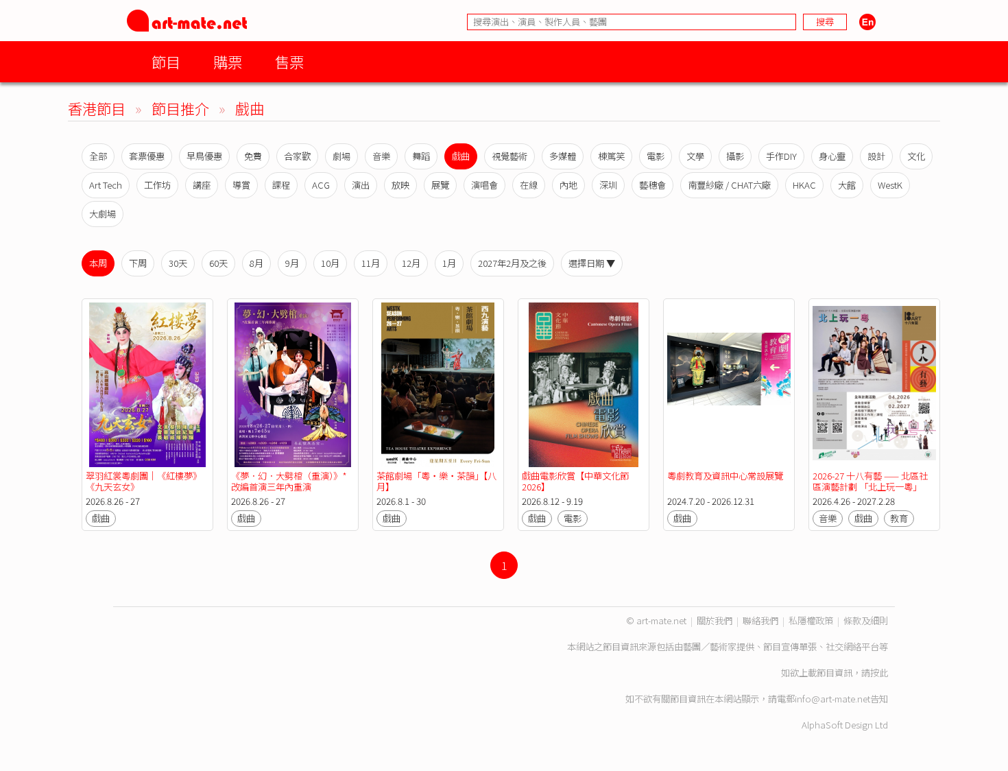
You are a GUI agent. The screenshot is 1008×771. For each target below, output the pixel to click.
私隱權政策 (811, 620)
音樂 (381, 156)
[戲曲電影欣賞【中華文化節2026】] (583, 385)
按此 (879, 672)
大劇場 (102, 213)
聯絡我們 (760, 620)
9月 (292, 263)
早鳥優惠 (204, 156)
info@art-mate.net (832, 698)
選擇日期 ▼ (591, 263)
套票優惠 (147, 156)
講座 (202, 184)
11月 (370, 263)
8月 (256, 263)
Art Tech (105, 184)
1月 (449, 263)
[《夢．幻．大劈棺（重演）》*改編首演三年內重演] (293, 385)
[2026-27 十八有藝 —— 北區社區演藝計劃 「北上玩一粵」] (874, 385)
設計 (876, 156)
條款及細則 (865, 620)
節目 (166, 61)
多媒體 (562, 156)
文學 (695, 156)
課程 (281, 184)
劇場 (341, 156)
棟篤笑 (611, 156)
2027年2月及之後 (512, 263)
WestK (890, 184)
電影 (655, 156)
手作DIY (781, 156)
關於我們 (714, 620)
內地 (568, 184)
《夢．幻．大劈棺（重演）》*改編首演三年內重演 (289, 481)
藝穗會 (652, 184)
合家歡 (297, 156)
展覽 (440, 184)
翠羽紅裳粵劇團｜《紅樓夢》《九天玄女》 (144, 481)
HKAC (804, 184)
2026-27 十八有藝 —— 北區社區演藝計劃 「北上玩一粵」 (870, 481)
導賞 (241, 184)
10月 (330, 263)
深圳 (608, 184)
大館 (847, 184)
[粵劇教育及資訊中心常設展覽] (729, 385)
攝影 (735, 156)
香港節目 (96, 108)
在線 (529, 184)
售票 (289, 61)
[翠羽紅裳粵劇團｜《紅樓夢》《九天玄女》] (147, 385)
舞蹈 (421, 156)
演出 (361, 184)
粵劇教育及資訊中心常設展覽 (725, 475)
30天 (178, 263)
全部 (98, 156)
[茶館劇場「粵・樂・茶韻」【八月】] (438, 385)
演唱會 (484, 184)
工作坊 (157, 184)
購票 (227, 61)
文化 (916, 156)
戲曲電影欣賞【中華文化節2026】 (575, 481)
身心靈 (832, 156)
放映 (400, 184)
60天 (218, 263)
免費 (253, 156)
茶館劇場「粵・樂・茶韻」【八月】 (436, 481)
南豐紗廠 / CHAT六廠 (729, 184)
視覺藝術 (509, 156)
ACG (321, 184)
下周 (138, 263)
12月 (411, 263)
